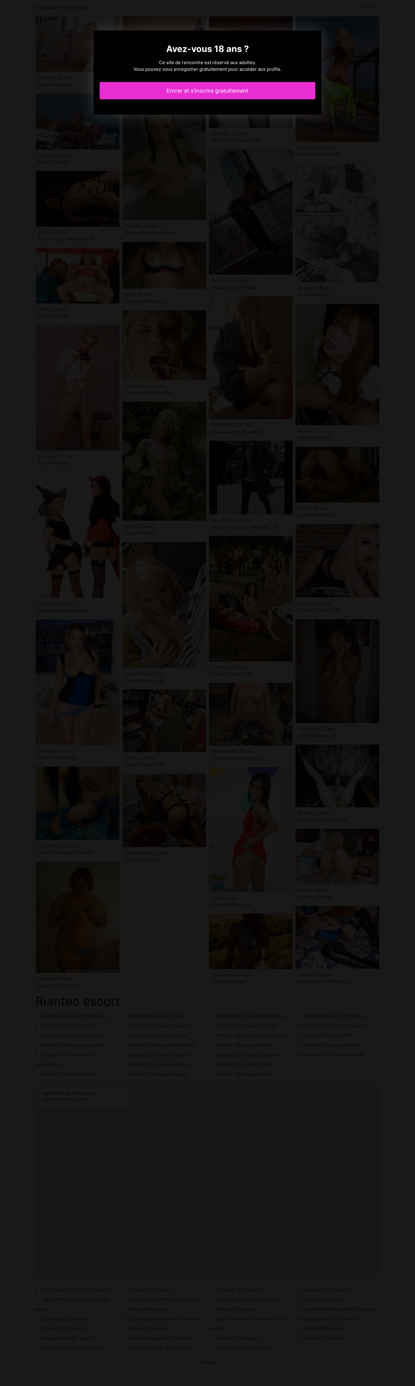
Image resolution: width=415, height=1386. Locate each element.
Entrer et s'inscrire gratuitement (207, 90)
